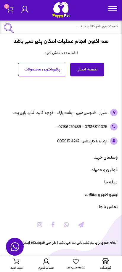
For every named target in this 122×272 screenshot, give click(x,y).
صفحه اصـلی (87, 69)
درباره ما (111, 182)
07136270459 (69, 127)
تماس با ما (108, 207)
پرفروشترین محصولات (42, 69)
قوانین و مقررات (104, 170)
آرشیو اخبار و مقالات (101, 194)
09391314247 (68, 141)
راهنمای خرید (106, 157)
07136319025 (95, 127)
